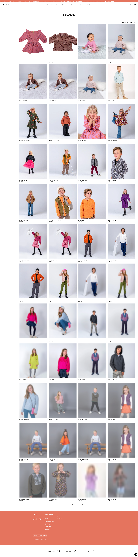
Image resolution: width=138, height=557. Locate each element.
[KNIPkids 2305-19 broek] (63, 400)
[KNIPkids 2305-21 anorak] (121, 360)
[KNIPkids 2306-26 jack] (63, 281)
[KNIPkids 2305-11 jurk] (63, 480)
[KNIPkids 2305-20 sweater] (33, 400)
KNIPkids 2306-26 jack (53, 300)
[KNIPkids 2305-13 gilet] (121, 440)
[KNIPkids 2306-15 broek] (92, 161)
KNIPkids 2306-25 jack (23, 300)
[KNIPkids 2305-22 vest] (92, 360)
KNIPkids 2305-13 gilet (112, 459)
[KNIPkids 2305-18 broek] (92, 400)
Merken (47, 4)
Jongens (67, 4)
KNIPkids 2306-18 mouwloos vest (55, 220)
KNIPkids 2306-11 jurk (82, 140)
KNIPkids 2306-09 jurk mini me (25, 140)
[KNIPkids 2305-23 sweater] (63, 360)
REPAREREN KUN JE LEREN (7, 1)
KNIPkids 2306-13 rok (23, 180)
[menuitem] (47, 5)
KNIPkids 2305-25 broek (112, 339)
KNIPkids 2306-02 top (53, 60)
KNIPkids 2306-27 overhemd (83, 300)
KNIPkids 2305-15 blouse (53, 459)
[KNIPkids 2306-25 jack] (33, 281)
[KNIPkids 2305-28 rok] (33, 320)
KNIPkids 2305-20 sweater (24, 419)
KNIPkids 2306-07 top (82, 100)
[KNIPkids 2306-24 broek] (121, 241)
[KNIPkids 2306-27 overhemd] (92, 281)
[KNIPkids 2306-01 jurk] (33, 41)
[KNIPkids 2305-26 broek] (92, 320)
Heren (57, 4)
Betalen (46, 518)
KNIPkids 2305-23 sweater (54, 379)
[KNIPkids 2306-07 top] (92, 81)
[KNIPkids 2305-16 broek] (33, 440)
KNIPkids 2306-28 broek (112, 300)
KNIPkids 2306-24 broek (112, 260)
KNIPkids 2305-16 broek (23, 459)
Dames (52, 4)
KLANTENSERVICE (49, 514)
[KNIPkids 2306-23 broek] (92, 241)
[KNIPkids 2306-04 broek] (121, 41)
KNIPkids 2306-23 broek (82, 260)
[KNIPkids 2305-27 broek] (63, 320)
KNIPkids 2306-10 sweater (54, 140)
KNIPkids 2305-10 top (82, 499)
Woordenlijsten (48, 526)
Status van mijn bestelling (49, 521)
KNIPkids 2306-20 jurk (112, 220)
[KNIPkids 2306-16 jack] (121, 161)
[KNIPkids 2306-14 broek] (63, 161)
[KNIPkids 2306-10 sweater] (63, 121)
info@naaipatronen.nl (52, 551)
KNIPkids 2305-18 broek (82, 419)
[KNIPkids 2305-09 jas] (121, 480)
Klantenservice (47, 524)
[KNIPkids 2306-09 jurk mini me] (33, 121)
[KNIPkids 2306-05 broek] (33, 81)
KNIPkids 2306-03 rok (82, 60)
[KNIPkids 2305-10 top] (92, 480)
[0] (134, 4)
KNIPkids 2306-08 (111, 100)
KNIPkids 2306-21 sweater (24, 260)
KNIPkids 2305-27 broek (53, 339)
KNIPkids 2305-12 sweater (24, 499)
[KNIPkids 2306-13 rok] (33, 161)
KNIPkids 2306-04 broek (112, 60)
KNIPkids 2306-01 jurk (23, 60)
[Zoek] (133, 4)
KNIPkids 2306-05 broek (24, 100)
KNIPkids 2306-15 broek (82, 180)
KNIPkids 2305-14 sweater (83, 459)
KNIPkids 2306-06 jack (53, 100)
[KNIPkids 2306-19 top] (92, 201)
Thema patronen (74, 4)
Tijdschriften (82, 4)
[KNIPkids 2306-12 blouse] (121, 121)
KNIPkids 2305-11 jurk (53, 499)
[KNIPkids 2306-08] (121, 81)
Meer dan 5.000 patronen (20, 1)
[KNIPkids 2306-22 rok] (63, 241)
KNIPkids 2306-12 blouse (112, 140)
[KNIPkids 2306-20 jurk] (121, 201)
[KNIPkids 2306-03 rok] (92, 41)
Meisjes (62, 4)
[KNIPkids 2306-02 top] (63, 41)
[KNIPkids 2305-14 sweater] (92, 440)
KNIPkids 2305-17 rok (111, 419)
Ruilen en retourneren (49, 520)
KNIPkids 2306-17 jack (23, 220)
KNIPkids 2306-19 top (82, 220)
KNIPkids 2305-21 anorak (112, 379)
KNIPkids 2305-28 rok (23, 339)
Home (3, 8)
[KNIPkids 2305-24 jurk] (33, 360)
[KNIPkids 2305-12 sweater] (33, 480)
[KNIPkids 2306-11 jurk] (92, 121)
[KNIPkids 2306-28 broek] (121, 281)
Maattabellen (47, 529)
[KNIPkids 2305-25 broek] (121, 320)
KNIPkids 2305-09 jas (112, 499)
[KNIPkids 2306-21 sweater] (33, 241)
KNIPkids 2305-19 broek (53, 419)
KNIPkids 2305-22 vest (82, 379)
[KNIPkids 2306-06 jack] (63, 81)
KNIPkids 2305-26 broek (82, 339)
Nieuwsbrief (89, 4)
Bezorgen (47, 516)
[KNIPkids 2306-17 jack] (33, 201)
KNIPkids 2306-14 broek (53, 180)
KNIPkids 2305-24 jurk (23, 379)
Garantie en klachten (49, 523)
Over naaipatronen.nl (49, 527)
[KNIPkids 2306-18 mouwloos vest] (63, 201)
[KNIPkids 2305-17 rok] (121, 400)
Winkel (7, 8)
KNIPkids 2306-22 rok (53, 260)
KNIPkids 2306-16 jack (112, 180)
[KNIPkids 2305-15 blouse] (63, 440)
